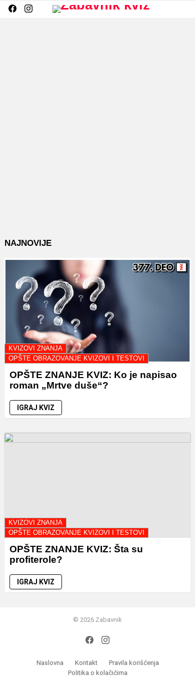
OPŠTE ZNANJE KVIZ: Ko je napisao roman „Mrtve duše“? (93, 380)
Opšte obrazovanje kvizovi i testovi (76, 358)
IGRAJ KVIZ (35, 408)
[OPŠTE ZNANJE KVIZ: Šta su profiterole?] (97, 485)
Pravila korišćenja (134, 662)
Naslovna (50, 662)
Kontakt (86, 662)
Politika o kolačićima (98, 672)
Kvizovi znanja (35, 348)
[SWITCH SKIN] (166, 9)
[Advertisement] (97, 135)
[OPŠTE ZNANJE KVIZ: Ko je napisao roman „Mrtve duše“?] (97, 310)
